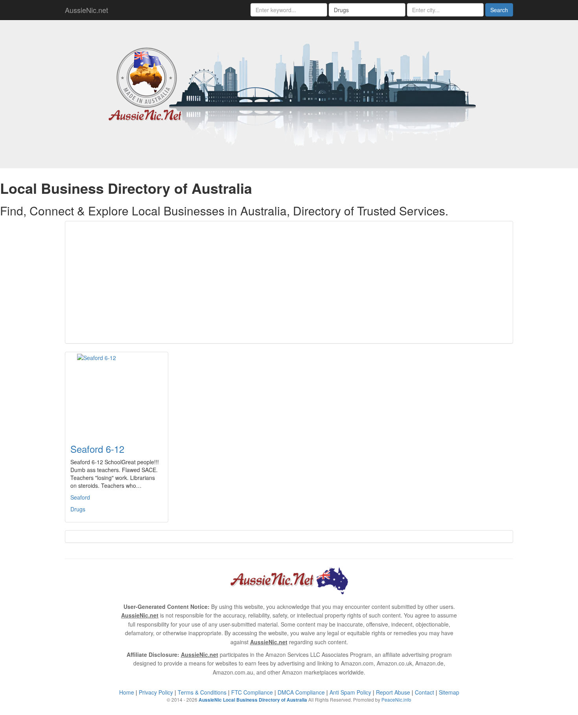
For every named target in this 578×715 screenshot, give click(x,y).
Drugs (77, 509)
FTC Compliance (252, 692)
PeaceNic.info (396, 699)
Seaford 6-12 (97, 449)
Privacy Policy (156, 692)
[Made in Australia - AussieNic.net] (289, 93)
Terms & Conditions (202, 692)
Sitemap (449, 692)
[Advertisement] (289, 282)
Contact (424, 692)
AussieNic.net (86, 10)
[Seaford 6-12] (116, 393)
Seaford (80, 497)
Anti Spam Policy (350, 692)
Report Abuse (393, 692)
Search (499, 10)
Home (126, 692)
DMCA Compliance (301, 692)
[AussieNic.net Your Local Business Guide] (289, 580)
